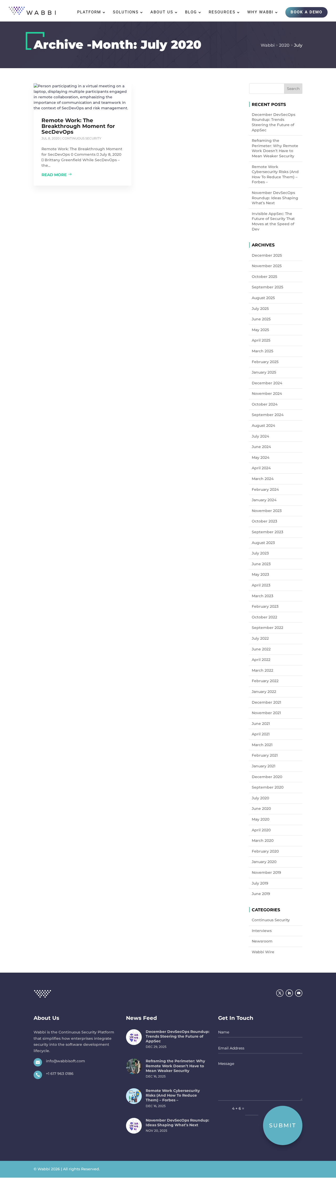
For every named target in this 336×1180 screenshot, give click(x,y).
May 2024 (260, 457)
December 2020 (267, 776)
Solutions (126, 12)
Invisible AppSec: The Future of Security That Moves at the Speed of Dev (273, 221)
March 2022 (262, 670)
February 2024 (265, 489)
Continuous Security (81, 138)
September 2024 (268, 414)
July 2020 (260, 798)
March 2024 (263, 478)
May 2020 (260, 819)
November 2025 (267, 265)
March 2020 (263, 840)
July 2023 (260, 553)
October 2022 (264, 617)
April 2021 (261, 734)
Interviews (262, 930)
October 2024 (264, 404)
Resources (222, 12)
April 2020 (261, 830)
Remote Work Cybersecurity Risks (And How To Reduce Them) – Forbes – (275, 174)
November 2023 (267, 510)
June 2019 (261, 893)
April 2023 (261, 585)
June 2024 (261, 446)
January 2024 (264, 500)
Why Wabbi (260, 12)
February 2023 (265, 606)
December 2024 (267, 383)
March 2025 (262, 351)
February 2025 (265, 361)
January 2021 (263, 766)
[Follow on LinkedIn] (289, 993)
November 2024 (267, 393)
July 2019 (260, 883)
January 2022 (264, 691)
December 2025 (267, 255)
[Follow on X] (280, 993)
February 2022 (265, 680)
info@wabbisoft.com (65, 1061)
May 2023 (260, 574)
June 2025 (261, 319)
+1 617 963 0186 (60, 1073)
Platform (89, 12)
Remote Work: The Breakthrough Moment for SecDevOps (78, 126)
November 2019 (266, 872)
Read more (54, 174)
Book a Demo (306, 12)
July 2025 (260, 308)
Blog (191, 12)
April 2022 (261, 659)
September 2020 (268, 787)
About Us (161, 12)
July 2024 (260, 436)
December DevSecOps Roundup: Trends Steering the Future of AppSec (273, 122)
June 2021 (261, 723)
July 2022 (260, 638)
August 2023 (263, 542)
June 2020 (261, 808)
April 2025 (261, 340)
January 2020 (264, 861)
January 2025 (264, 372)
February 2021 (265, 755)
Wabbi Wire (263, 952)
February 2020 (265, 851)
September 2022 (267, 627)
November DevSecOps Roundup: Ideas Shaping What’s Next (275, 197)
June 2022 (261, 649)
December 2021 (266, 702)
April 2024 (261, 468)
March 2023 (262, 596)
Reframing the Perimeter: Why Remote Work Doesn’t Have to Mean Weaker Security (275, 148)
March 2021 (262, 744)
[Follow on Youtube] (298, 993)
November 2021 (266, 712)
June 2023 (261, 564)
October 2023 (264, 521)
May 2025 (260, 329)
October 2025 (264, 276)
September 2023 (267, 532)
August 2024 (263, 425)
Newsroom (262, 941)
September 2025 (267, 287)
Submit (282, 1125)
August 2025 (263, 297)
